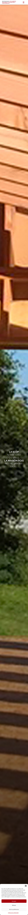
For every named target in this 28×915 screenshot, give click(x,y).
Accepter (14, 901)
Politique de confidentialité (13, 912)
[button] (26, 886)
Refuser (14, 905)
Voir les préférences (14, 909)
